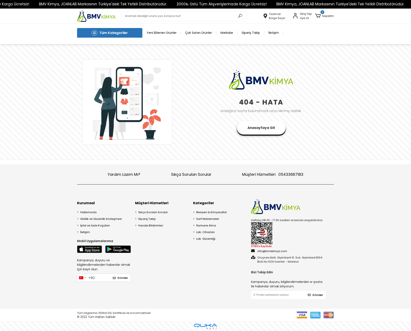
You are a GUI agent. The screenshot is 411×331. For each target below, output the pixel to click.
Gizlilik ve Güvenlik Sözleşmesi (101, 219)
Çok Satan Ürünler (198, 33)
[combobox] (82, 278)
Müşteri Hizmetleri (272, 174)
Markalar (226, 33)
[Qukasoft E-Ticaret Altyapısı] (205, 326)
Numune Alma (206, 225)
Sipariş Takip (251, 33)
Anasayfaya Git (261, 127)
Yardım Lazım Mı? (124, 174)
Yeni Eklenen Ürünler (162, 33)
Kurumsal (86, 203)
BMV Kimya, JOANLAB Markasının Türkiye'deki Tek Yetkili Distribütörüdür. (103, 4)
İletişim (273, 33)
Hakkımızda (88, 212)
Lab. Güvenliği (205, 239)
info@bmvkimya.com (272, 251)
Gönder (122, 278)
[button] (324, 16)
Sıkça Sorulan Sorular (191, 174)
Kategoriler (203, 203)
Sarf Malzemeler (207, 219)
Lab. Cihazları (205, 232)
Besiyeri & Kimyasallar (211, 212)
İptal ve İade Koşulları (95, 225)
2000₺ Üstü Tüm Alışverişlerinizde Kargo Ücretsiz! (222, 4)
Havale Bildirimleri (150, 225)
